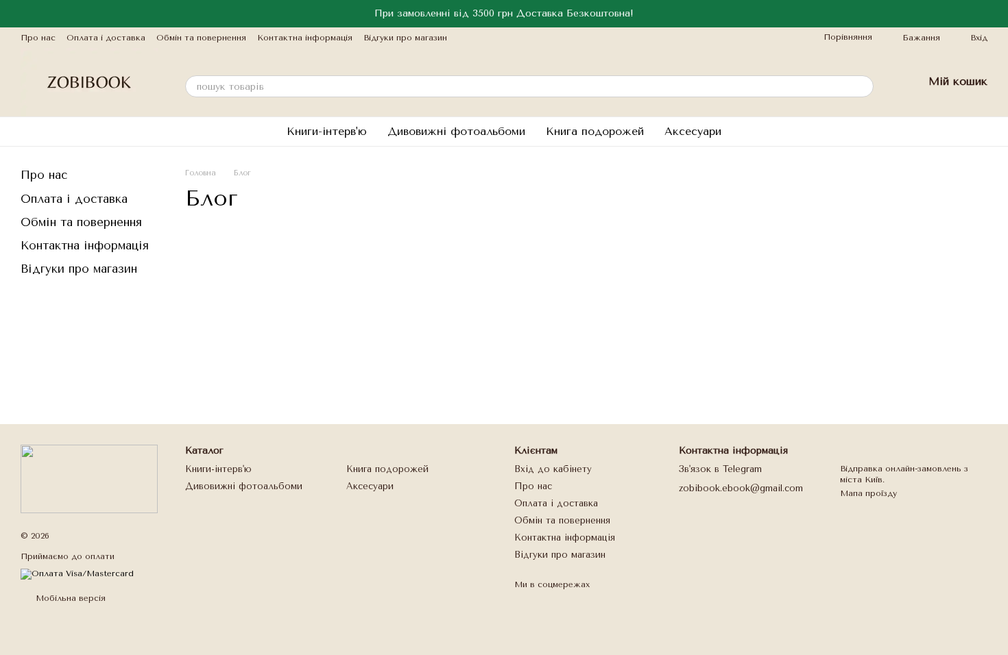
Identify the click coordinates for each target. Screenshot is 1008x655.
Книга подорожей (595, 131)
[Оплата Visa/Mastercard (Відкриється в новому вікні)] (77, 573)
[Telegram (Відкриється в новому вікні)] (482, 37)
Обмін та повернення (201, 37)
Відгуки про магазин (405, 37)
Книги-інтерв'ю (327, 131)
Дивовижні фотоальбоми (456, 131)
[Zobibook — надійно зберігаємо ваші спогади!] (89, 478)
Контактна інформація (304, 37)
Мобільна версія (69, 598)
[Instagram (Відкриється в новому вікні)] (466, 37)
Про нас (38, 37)
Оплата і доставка (106, 37)
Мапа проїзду (868, 493)
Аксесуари (692, 131)
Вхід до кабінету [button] (553, 469)
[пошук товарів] (863, 86)
